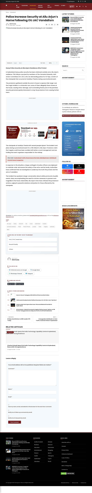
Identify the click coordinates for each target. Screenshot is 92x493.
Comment (11, 368)
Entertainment (38, 450)
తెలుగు (20, 63)
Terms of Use (75, 482)
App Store (11, 284)
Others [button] (63, 5)
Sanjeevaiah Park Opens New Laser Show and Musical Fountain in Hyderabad (77, 40)
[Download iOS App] (77, 6)
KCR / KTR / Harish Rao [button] (15, 239)
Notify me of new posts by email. (17, 418)
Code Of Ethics (65, 458)
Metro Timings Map (67, 465)
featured (21, 223)
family (15, 223)
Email (10, 397)
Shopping (50, 450)
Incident (44, 223)
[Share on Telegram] (52, 24)
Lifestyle (50, 442)
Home (17, 7)
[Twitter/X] (83, 1)
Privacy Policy (65, 450)
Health (36, 456)
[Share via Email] (57, 24)
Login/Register (71, 1)
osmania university (11, 226)
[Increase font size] (54, 63)
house (31, 223)
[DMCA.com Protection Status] (73, 473)
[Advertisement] (32, 109)
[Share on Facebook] (46, 24)
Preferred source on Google (19, 270)
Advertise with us (66, 442)
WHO (8, 229)
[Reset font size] (57, 63)
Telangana (24, 5)
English (15, 63)
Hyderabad (33, 5)
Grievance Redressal (67, 454)
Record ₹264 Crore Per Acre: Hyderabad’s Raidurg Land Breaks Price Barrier (77, 19)
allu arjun (9, 223)
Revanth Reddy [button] (13, 244)
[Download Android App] (80, 6)
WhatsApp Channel (16, 273)
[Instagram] (81, 1)
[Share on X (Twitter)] (49, 24)
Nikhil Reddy (12, 24)
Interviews (37, 461)
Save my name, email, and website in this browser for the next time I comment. (30, 406)
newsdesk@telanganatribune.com (38, 215)
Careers (64, 446)
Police (19, 226)
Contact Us (65, 469)
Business (36, 444)
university (52, 226)
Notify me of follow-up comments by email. (20, 412)
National (50, 444)
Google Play (20, 284)
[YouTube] (85, 1)
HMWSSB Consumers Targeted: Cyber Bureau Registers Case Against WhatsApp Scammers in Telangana (77, 51)
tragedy (46, 226)
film (26, 223)
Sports (49, 453)
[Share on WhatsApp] (55, 24)
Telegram (30, 273)
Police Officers (26, 226)
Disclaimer (64, 461)
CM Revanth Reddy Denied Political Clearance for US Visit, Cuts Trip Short (77, 30)
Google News (36, 270)
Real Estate (49, 6)
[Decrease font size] (47, 63)
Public (40, 226)
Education (37, 447)
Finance (57, 5)
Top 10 (49, 458)
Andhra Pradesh (40, 6)
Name (10, 389)
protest (34, 226)
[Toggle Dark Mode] (86, 6)
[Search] (83, 6)
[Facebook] (79, 1)
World (49, 461)
